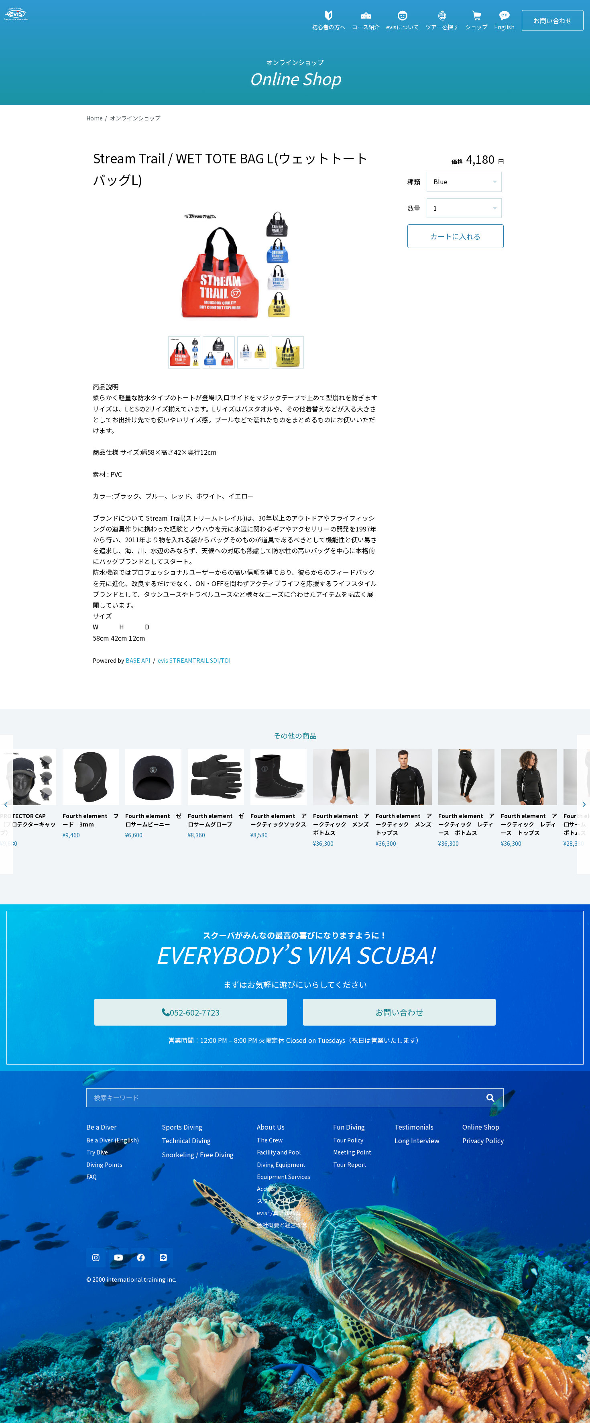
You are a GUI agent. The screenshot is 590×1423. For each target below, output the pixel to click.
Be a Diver (101, 1126)
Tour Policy (348, 1140)
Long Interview (417, 1140)
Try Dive (97, 1152)
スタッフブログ (276, 1200)
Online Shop (480, 1126)
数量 (413, 208)
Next (583, 804)
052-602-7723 (195, 1012)
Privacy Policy (483, 1140)
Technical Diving (186, 1140)
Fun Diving (349, 1126)
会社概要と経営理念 (282, 1224)
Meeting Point (352, 1152)
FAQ (91, 1176)
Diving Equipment (281, 1164)
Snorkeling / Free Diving (198, 1154)
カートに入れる (455, 236)
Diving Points (104, 1164)
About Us (271, 1126)
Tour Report (349, 1164)
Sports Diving (182, 1126)
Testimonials (414, 1126)
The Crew (270, 1140)
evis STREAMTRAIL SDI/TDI (194, 660)
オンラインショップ (135, 118)
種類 (413, 181)
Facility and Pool (279, 1152)
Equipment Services (283, 1176)
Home (94, 118)
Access (266, 1188)
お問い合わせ (552, 20)
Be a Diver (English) (112, 1140)
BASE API (138, 660)
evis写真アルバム (279, 1212)
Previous (6, 804)
